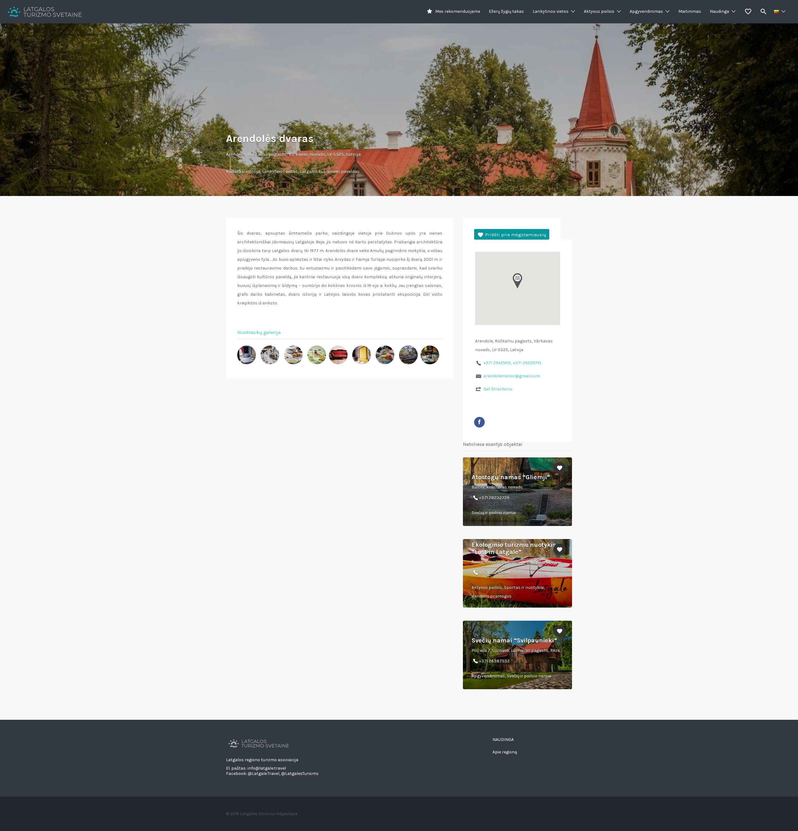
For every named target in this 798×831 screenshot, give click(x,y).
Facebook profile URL (479, 422)
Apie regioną (505, 752)
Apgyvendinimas (646, 11)
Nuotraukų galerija (259, 332)
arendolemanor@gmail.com (511, 376)
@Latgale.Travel (263, 773)
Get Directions (497, 389)
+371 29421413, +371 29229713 (512, 362)
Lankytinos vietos (551, 11)
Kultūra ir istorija (243, 171)
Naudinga (719, 11)
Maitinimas (689, 11)
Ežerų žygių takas (506, 11)
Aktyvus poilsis (599, 11)
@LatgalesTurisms (300, 773)
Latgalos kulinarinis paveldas (329, 171)
